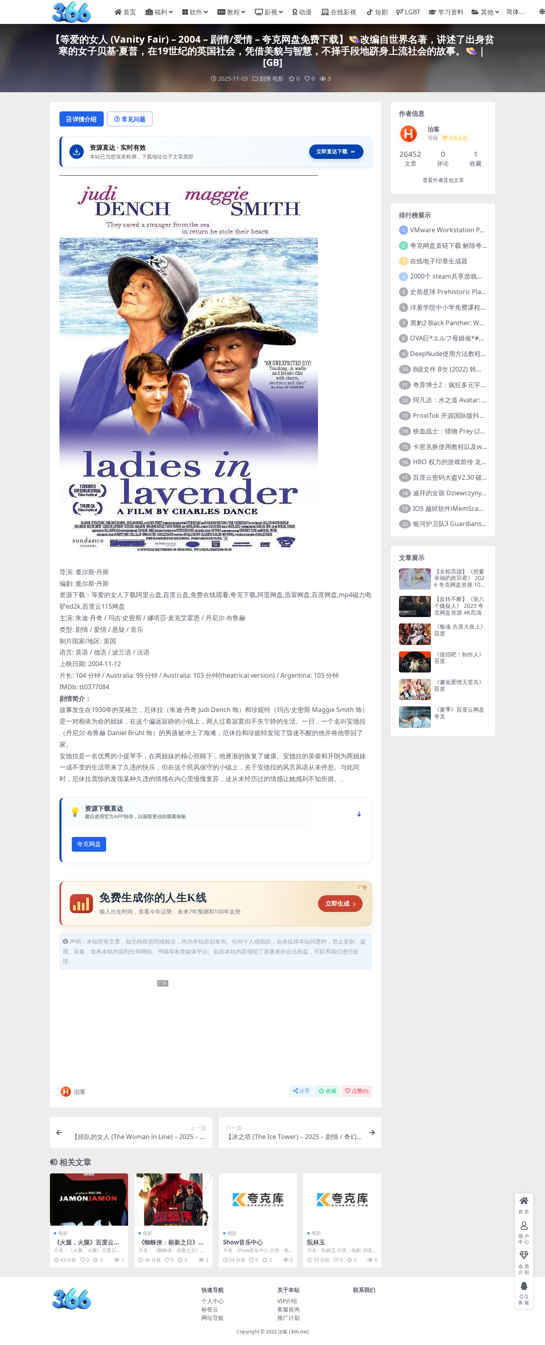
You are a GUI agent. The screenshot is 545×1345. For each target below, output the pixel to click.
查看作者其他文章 (443, 180)
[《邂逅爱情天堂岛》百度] (415, 689)
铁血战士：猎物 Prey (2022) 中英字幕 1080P (476, 431)
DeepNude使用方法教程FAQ (451, 353)
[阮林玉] (342, 1199)
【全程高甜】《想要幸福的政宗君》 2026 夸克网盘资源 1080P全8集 (460, 581)
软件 (196, 12)
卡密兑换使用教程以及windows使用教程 (471, 446)
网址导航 (212, 1317)
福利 (160, 12)
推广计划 (288, 1317)
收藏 (331, 1091)
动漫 (305, 12)
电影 (278, 78)
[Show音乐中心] (258, 1199)
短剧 (381, 12)
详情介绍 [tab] (85, 119)
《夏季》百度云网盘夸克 (459, 713)
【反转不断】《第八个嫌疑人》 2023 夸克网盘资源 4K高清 (459, 605)
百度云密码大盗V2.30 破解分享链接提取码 (473, 477)
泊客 (80, 1092)
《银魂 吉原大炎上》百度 (460, 630)
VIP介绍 (287, 1301)
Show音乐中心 (243, 1242)
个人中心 (212, 1301)
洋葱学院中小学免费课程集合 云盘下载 (465, 307)
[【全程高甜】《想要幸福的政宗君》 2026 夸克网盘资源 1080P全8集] (415, 578)
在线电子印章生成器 (439, 261)
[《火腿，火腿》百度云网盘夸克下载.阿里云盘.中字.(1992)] (89, 1199)
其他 (487, 12)
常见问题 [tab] (134, 119)
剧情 (265, 78)
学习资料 (450, 12)
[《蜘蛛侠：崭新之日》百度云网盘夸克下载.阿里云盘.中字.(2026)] (173, 1199)
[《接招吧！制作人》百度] (415, 661)
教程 (233, 12)
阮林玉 (316, 1242)
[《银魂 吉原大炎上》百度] (415, 634)
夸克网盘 (89, 844)
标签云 (209, 1309)
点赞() (360, 1091)
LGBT (413, 12)
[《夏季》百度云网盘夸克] (415, 717)
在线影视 (343, 12)
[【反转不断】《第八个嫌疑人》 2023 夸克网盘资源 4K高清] (415, 606)
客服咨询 (288, 1309)
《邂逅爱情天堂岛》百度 (459, 685)
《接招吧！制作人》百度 (459, 658)
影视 (271, 12)
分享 (304, 1091)
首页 (129, 12)
